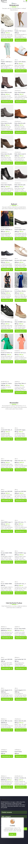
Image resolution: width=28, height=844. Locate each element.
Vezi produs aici (6, 40)
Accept (11, 834)
